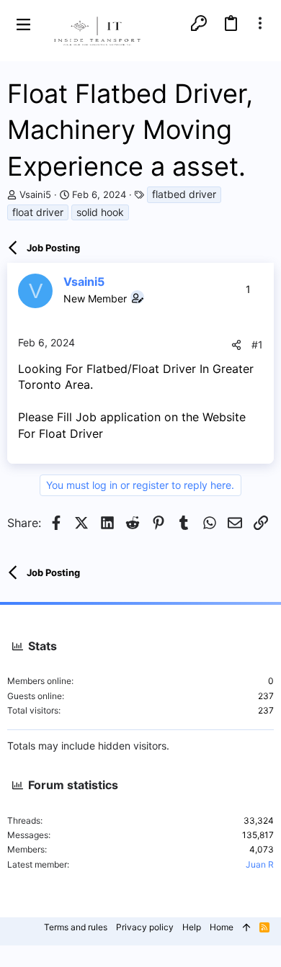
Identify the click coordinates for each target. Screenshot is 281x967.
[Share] (236, 345)
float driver (37, 212)
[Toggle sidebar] (260, 23)
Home (221, 927)
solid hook (100, 212)
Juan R (260, 864)
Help (191, 927)
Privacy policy (145, 927)
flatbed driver (184, 194)
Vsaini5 (35, 194)
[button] (23, 23)
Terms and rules (75, 927)
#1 (257, 344)
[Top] (246, 927)
